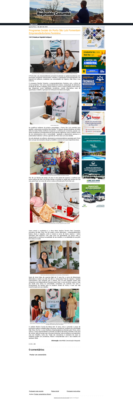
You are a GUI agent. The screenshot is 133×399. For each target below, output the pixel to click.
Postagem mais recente (36, 391)
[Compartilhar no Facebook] (35, 344)
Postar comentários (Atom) (42, 394)
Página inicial (33, 24)
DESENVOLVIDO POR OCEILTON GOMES (61, 397)
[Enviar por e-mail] (29, 344)
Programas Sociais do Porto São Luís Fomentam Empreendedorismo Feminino (54, 32)
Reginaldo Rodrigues (45, 37)
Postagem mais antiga (73, 391)
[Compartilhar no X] (33, 344)
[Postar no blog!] (31, 344)
